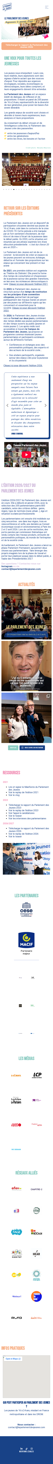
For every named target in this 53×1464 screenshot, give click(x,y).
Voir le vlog (14, 780)
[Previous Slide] (7, 397)
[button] (4, 169)
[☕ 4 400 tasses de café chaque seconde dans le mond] (26, 651)
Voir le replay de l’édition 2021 (23, 778)
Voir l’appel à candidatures (21, 798)
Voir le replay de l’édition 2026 (23, 819)
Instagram (7, 552)
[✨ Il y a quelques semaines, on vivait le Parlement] (26, 703)
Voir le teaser (15, 801)
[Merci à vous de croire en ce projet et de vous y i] (26, 600)
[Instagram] (32, 1434)
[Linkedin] (21, 1434)
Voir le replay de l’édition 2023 (23, 796)
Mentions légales (26, 1437)
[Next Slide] (45, 397)
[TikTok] (26, 1434)
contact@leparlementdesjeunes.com (21, 554)
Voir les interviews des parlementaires (27, 804)
